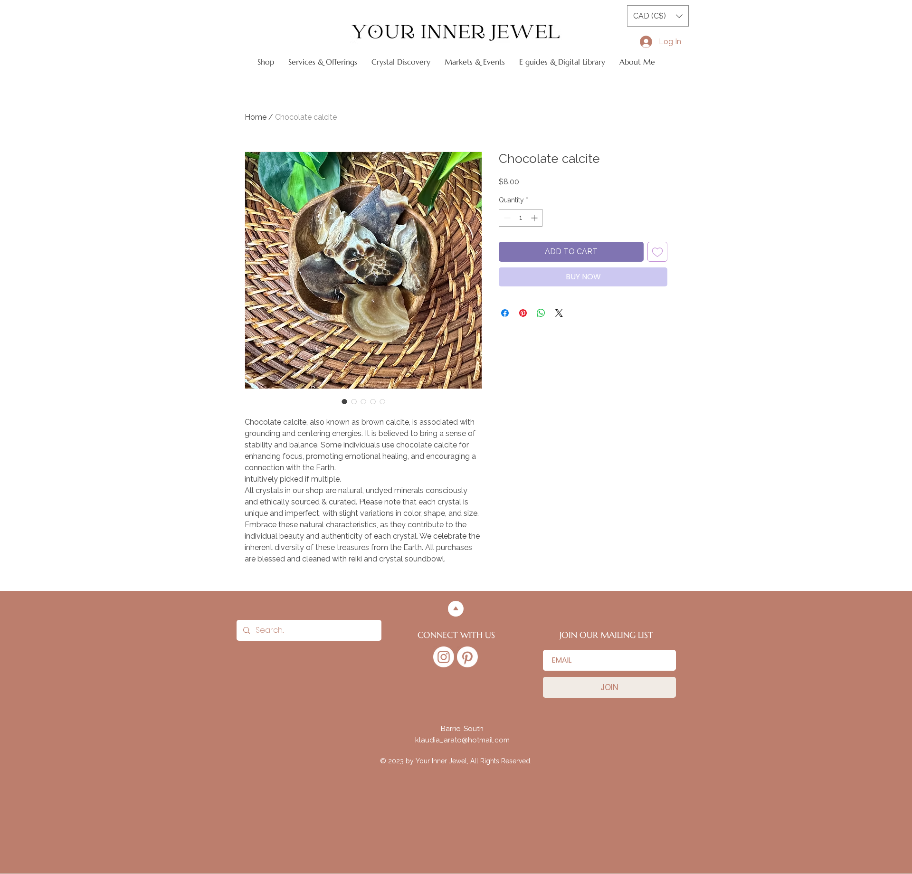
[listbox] (658, 16)
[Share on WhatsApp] (541, 313)
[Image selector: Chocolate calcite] (344, 401)
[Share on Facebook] (505, 313)
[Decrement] (506, 217)
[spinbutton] (520, 217)
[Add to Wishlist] (657, 252)
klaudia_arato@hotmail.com (462, 740)
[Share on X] (559, 313)
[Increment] (535, 217)
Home (255, 117)
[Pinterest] (467, 656)
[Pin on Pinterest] (523, 313)
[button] (658, 16)
